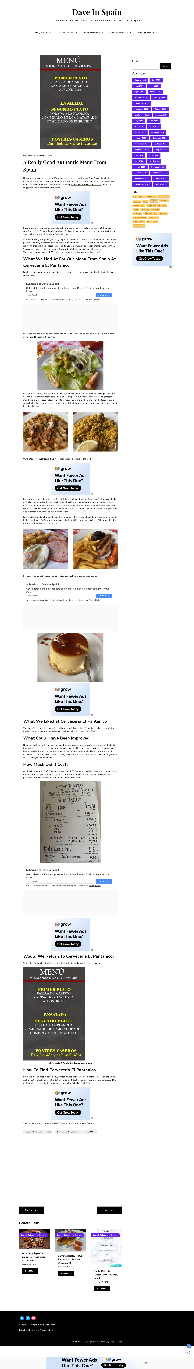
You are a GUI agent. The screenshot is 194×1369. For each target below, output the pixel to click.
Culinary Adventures (65, 32)
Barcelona (150, 213)
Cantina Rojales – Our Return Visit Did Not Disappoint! (70, 1259)
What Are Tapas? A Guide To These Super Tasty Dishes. (34, 1257)
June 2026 (139, 86)
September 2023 (142, 184)
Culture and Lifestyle (91, 32)
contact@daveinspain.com (43, 1324)
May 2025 (139, 126)
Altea (136, 209)
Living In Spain (41, 32)
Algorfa (154, 201)
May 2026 (154, 86)
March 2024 (140, 167)
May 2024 (139, 161)
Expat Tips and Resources (148, 32)
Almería (151, 205)
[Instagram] (33, 1318)
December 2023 (159, 173)
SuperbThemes (116, 1342)
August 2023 (160, 184)
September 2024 (142, 149)
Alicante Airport (139, 205)
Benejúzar (154, 218)
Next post (109, 1210)
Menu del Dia (88, 1132)
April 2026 (139, 92)
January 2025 (140, 138)
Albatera (137, 201)
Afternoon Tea (164, 196)
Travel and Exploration (119, 32)
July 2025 (139, 120)
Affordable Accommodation (145, 197)
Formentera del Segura (67, 1132)
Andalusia (156, 209)
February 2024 (157, 167)
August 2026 (140, 80)
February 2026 (141, 97)
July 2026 (156, 80)
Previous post (31, 1210)
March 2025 (140, 132)
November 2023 (141, 178)
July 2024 (139, 155)
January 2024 (140, 173)
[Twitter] (28, 1318)
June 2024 (153, 155)
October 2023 (160, 178)
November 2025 (141, 109)
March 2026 (155, 92)
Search (135, 61)
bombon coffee (139, 226)
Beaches (163, 213)
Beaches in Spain (140, 218)
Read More (30, 1271)
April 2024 (154, 161)
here (26, 1330)
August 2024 (160, 149)
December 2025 (141, 103)
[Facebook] (22, 1318)
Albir (145, 201)
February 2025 (157, 132)
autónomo (138, 213)
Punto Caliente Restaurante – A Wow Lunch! (106, 1275)
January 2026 (159, 97)
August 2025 (160, 115)
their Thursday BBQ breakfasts (86, 184)
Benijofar (152, 221)
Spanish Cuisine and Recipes (38, 1132)
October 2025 (160, 109)
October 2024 (160, 144)
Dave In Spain (97, 12)
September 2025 (142, 115)
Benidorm (139, 221)
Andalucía (145, 209)
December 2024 (159, 138)
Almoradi (161, 205)
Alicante (164, 201)
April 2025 (154, 126)
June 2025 (153, 120)
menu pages (41, 748)
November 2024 (141, 144)
